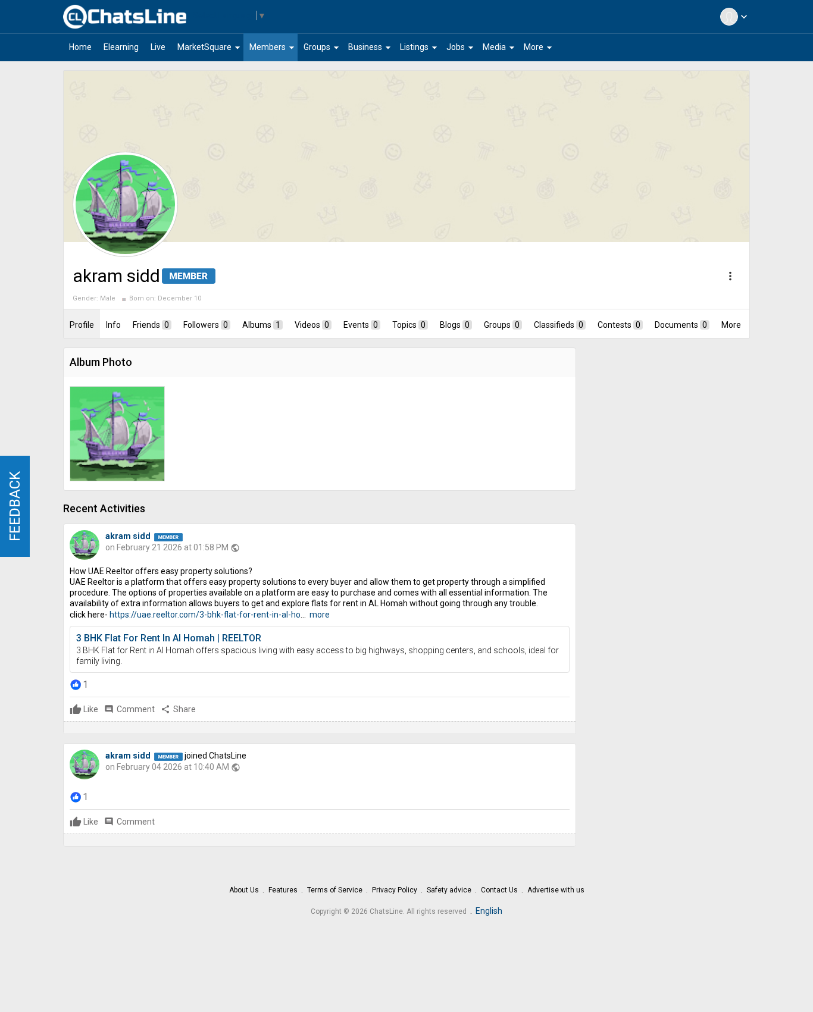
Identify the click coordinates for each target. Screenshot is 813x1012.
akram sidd (128, 536)
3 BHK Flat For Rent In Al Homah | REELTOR (168, 638)
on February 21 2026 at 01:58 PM (167, 547)
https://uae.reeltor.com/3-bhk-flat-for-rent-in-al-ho (205, 614)
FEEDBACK (15, 506)
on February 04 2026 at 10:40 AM (167, 767)
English (489, 911)
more (319, 614)
